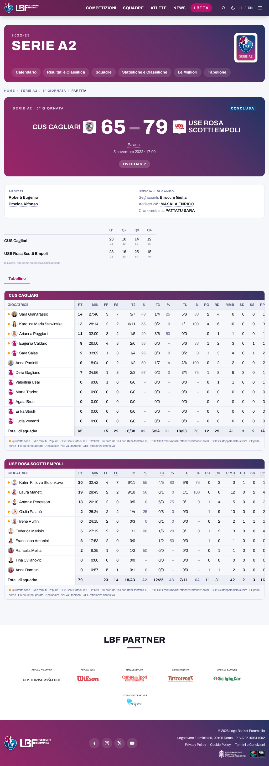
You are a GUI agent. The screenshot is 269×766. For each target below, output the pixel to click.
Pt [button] (80, 305)
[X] (119, 743)
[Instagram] (107, 743)
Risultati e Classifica (66, 72)
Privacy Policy (195, 745)
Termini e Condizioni (250, 745)
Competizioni (101, 8)
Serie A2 (44, 45)
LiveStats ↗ (134, 164)
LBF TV (201, 8)
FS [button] (116, 305)
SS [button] (252, 305)
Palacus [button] (135, 145)
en (250, 8)
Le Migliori (187, 72)
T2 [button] (133, 305)
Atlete (159, 8)
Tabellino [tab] (17, 278)
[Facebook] (94, 743)
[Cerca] (223, 8)
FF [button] (106, 305)
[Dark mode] (233, 8)
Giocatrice (18, 305)
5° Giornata (54, 90)
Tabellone (217, 72)
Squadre (133, 8)
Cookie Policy (220, 745)
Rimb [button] (229, 305)
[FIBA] (257, 754)
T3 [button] (158, 305)
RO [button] (206, 305)
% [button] (144, 305)
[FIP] (232, 754)
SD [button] (242, 305)
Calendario (26, 72)
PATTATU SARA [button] (180, 210)
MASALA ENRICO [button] (177, 204)
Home (9, 90)
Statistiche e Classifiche (144, 72)
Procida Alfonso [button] (23, 204)
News (179, 8)
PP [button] (262, 305)
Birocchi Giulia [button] (173, 197)
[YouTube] (132, 743)
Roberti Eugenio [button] (23, 197)
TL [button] (185, 305)
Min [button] (95, 305)
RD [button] (217, 305)
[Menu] (260, 8)
